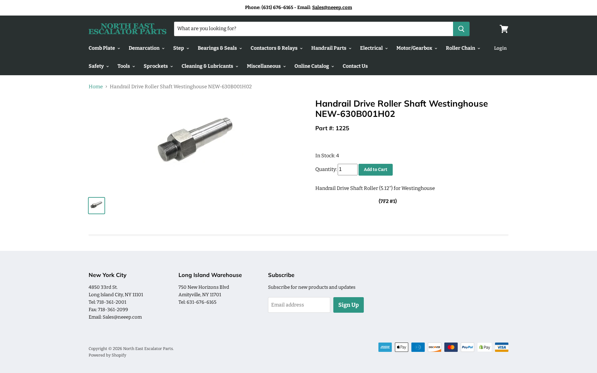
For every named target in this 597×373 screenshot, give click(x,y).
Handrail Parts (329, 48)
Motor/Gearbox (414, 48)
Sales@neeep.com (332, 7)
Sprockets (156, 66)
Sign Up (348, 305)
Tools (124, 66)
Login (500, 48)
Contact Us (355, 66)
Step (179, 48)
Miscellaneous (264, 66)
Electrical (372, 48)
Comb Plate (102, 48)
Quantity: (326, 169)
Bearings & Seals (218, 48)
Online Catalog (312, 66)
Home (96, 87)
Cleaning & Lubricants (208, 66)
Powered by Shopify (107, 355)
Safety (97, 66)
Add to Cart (375, 169)
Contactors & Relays (274, 48)
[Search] (461, 29)
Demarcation (144, 48)
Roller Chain (461, 48)
